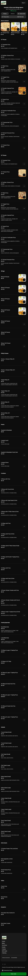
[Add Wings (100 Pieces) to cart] (24, 346)
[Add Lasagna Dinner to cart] (24, 466)
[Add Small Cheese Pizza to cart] (24, 873)
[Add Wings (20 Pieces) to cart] (24, 313)
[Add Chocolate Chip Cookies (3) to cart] (24, 916)
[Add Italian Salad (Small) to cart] (24, 780)
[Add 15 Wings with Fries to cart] (24, 571)
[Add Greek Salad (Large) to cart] (24, 836)
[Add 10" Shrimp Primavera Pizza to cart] (24, 264)
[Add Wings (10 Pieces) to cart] (24, 291)
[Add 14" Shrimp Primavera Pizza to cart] (24, 137)
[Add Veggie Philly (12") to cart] (24, 395)
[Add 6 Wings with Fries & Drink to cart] (24, 493)
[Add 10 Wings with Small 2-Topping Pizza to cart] (24, 560)
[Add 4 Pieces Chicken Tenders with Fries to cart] (24, 593)
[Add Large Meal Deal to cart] (24, 642)
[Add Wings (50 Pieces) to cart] (24, 335)
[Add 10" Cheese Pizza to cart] (8, 29)
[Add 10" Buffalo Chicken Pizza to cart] (24, 186)
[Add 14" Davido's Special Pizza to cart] (24, 92)
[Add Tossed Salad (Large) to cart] (24, 747)
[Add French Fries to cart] (24, 889)
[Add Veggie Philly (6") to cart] (24, 384)
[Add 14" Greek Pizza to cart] (24, 104)
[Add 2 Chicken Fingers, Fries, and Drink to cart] (24, 851)
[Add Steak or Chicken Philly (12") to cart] (24, 373)
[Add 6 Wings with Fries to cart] (24, 482)
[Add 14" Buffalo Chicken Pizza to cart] (24, 59)
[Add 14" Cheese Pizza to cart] (24, 148)
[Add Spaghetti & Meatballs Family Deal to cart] (24, 455)
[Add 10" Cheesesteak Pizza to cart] (24, 253)
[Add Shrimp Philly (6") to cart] (24, 406)
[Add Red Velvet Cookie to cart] (24, 926)
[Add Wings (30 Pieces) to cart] (24, 324)
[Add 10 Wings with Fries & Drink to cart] (24, 537)
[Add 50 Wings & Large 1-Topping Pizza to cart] (24, 720)
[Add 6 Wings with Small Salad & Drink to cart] (24, 504)
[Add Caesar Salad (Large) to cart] (24, 814)
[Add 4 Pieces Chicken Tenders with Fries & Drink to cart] (24, 604)
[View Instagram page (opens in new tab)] (5, 964)
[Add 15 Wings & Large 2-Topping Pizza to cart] (24, 653)
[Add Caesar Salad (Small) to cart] (24, 802)
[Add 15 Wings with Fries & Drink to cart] (24, 582)
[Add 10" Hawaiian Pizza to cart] (24, 164)
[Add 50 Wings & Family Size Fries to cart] (24, 709)
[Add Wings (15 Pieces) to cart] (18, 29)
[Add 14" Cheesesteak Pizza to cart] (24, 126)
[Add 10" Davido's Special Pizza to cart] (24, 219)
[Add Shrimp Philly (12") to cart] (24, 417)
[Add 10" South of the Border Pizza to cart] (24, 242)
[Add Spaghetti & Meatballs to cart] (24, 433)
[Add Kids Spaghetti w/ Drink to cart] (24, 862)
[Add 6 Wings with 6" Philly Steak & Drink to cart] (24, 515)
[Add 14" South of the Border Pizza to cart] (24, 115)
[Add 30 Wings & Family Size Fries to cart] (24, 687)
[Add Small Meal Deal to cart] (24, 631)
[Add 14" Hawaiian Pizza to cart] (24, 48)
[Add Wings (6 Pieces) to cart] (24, 280)
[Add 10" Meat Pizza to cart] (24, 197)
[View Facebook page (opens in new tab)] (3, 964)
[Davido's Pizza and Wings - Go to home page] (3, 3)
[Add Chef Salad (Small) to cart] (24, 758)
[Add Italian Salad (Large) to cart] (24, 791)
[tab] (5, 13)
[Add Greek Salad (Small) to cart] (24, 825)
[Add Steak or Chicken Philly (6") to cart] (24, 362)
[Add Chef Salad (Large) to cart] (24, 769)
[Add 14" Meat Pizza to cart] (24, 70)
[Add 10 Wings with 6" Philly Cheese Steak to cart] (24, 549)
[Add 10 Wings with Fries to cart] (24, 526)
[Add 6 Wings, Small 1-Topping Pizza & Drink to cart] (24, 615)
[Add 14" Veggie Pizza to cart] (24, 81)
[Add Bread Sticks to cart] (24, 900)
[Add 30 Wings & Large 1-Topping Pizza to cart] (24, 698)
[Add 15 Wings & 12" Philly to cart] (24, 664)
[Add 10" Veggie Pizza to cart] (24, 208)
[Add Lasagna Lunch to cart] (24, 444)
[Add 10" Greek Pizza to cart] (24, 231)
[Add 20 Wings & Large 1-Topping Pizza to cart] (24, 675)
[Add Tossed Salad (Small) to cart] (24, 736)
